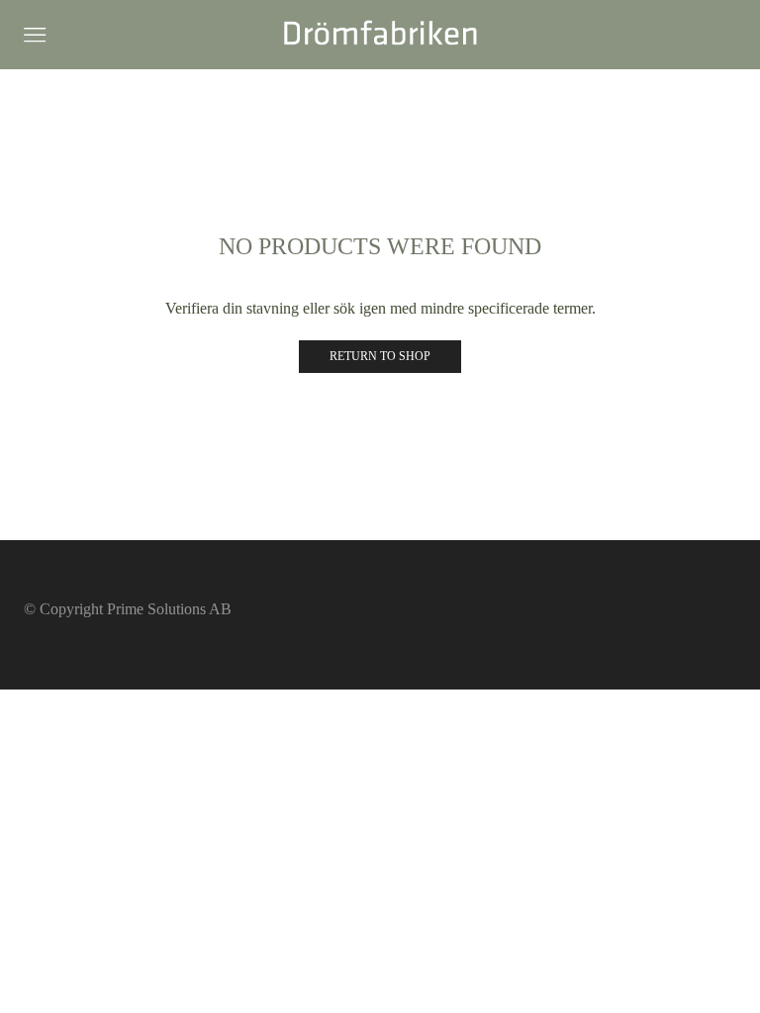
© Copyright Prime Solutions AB (128, 608)
